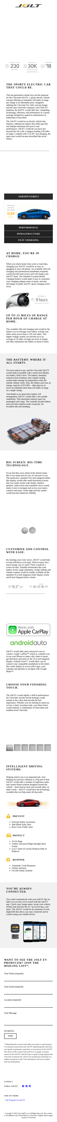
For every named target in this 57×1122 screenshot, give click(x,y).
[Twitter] (26, 1086)
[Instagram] (30, 1086)
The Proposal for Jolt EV (15, 1100)
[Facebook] (23, 1086)
